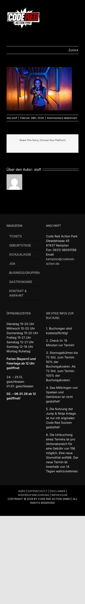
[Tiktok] (56, 280)
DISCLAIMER (57, 491)
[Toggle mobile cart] (69, 9)
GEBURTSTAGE (20, 245)
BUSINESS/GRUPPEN (23, 272)
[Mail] (48, 289)
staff (14, 118)
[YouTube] (65, 280)
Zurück (73, 50)
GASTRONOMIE (20, 282)
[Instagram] (73, 280)
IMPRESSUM (59, 495)
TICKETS (15, 236)
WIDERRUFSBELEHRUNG (33, 495)
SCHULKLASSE (20, 254)
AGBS (21, 491)
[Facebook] (48, 280)
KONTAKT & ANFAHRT (18, 293)
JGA (12, 263)
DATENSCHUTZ (37, 491)
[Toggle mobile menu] (76, 9)
